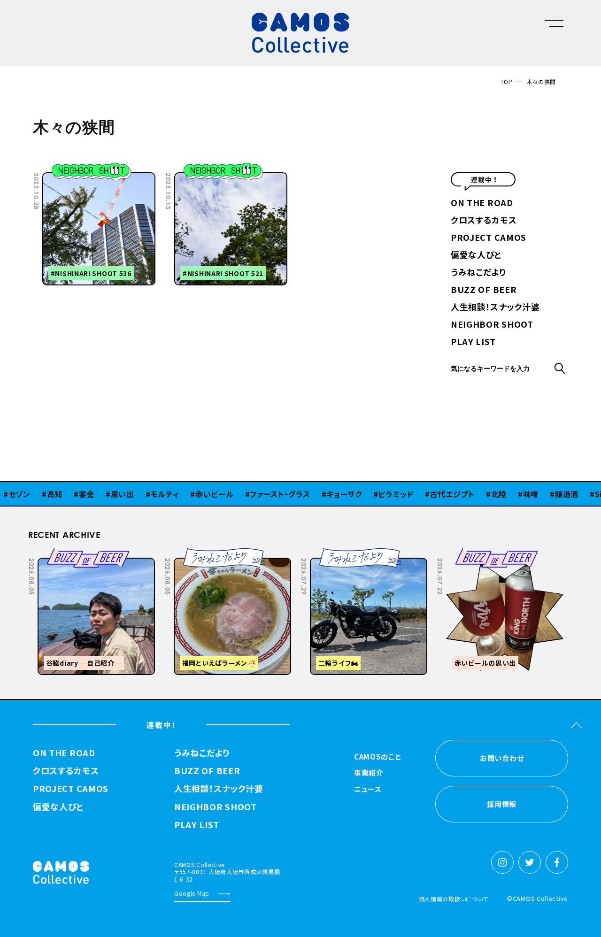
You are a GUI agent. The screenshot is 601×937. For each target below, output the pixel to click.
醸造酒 (549, 494)
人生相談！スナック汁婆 (495, 307)
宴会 (69, 494)
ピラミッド (378, 494)
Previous (477, 555)
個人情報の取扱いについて (453, 899)
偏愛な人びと (476, 255)
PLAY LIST (473, 342)
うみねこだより (478, 273)
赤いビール (196, 494)
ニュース (368, 789)
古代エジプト (434, 494)
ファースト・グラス (262, 494)
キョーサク (326, 494)
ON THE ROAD (482, 203)
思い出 (104, 494)
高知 (37, 494)
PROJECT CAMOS (488, 238)
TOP (507, 81)
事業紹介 (369, 773)
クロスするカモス (484, 220)
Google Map (191, 893)
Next (500, 555)
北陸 (481, 494)
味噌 (513, 494)
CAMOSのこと (377, 757)
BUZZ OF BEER (483, 290)
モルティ (147, 494)
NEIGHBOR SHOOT (492, 325)
